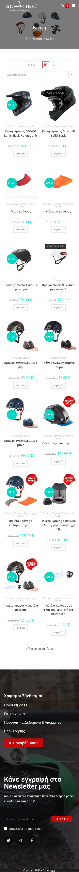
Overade (9, 204)
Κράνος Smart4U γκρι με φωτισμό (21, 287)
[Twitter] (8, 840)
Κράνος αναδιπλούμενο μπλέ (20, 443)
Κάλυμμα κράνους (58, 211)
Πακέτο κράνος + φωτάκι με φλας (20, 608)
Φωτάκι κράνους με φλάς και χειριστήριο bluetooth (58, 610)
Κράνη (32, 126)
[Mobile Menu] (72, 5)
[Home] (26, 38)
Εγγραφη (62, 819)
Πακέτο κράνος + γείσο (58, 443)
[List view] (54, 64)
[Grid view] (45, 64)
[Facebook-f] (32, 840)
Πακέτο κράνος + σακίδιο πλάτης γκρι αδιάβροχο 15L (58, 525)
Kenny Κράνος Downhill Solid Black (58, 133)
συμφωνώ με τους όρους (26, 829)
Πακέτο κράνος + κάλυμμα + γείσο (20, 523)
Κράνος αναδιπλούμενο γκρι (20, 365)
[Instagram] (20, 840)
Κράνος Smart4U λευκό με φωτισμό (58, 287)
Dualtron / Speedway (17, 126)
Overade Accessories (25, 204)
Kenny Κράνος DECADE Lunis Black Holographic (20, 133)
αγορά (20, 153)
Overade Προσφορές (63, 435)
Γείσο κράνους (21, 211)
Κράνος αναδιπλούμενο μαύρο (58, 365)
